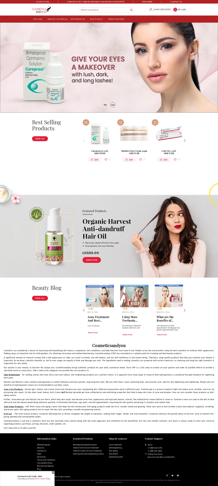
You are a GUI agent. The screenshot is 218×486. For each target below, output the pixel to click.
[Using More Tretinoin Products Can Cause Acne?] (100, 296)
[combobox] (106, 9)
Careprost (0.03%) (99, 151)
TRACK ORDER (147, 2)
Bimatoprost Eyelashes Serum (85, 445)
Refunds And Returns (45, 466)
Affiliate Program (43, 445)
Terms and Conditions (46, 460)
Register (165, 9)
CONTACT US (176, 2)
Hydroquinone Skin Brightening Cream (88, 454)
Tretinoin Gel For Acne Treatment (86, 448)
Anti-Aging (113, 451)
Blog (39, 469)
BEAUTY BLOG (96, 19)
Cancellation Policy (45, 463)
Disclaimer (41, 457)
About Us (40, 448)
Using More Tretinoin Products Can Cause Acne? (97, 318)
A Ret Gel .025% (169, 151)
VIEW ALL (40, 138)
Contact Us (41, 451)
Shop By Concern (56, 19)
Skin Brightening (115, 448)
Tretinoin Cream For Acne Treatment (87, 451)
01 (105, 104)
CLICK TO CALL (43, 2)
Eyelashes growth (116, 457)
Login (157, 9)
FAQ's (39, 454)
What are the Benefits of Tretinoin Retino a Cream (133, 318)
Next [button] (184, 140)
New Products (77, 19)
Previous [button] (84, 140)
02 (112, 104)
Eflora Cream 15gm (42, 479)
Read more (93, 335)
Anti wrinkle (113, 454)
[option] (109, 67)
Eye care (37, 19)
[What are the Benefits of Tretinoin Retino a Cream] (134, 296)
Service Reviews (116, 19)
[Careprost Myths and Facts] (169, 296)
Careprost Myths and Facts (168, 318)
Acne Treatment (115, 445)
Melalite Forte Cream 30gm (134, 151)
